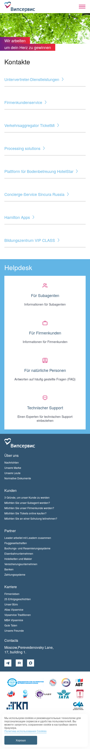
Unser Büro (11, 604)
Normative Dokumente (17, 478)
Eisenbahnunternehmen (18, 553)
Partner (10, 530)
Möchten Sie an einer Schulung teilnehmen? (30, 518)
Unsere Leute (12, 473)
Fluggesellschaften (15, 543)
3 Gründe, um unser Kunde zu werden (27, 497)
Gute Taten (10, 625)
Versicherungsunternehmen (20, 564)
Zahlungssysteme (14, 574)
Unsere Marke (12, 467)
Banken (9, 569)
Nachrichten (11, 462)
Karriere (10, 586)
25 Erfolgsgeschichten (17, 599)
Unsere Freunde (14, 630)
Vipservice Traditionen (17, 615)
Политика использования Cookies (25, 731)
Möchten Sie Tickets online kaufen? (25, 513)
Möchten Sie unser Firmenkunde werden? (29, 508)
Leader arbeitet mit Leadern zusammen (27, 538)
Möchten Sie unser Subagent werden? (27, 503)
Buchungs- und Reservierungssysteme (27, 548)
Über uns (11, 455)
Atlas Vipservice (13, 609)
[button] (82, 6)
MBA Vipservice (13, 620)
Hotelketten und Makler (18, 559)
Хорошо (21, 740)
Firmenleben (11, 594)
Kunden (10, 490)
